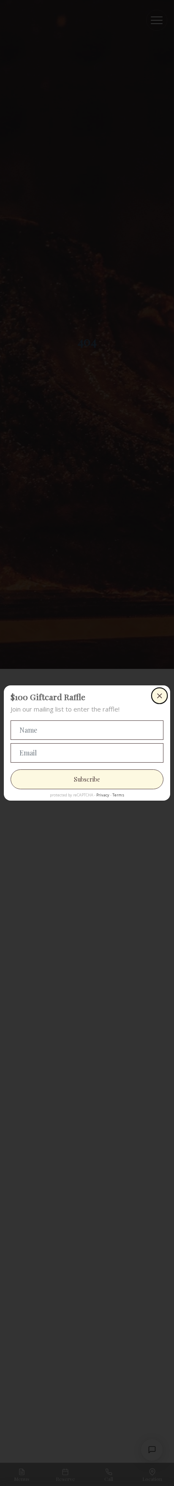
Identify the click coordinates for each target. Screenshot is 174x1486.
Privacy (102, 795)
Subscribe (87, 779)
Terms (118, 795)
